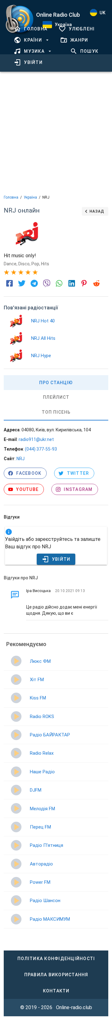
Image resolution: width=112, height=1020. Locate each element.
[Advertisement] (56, 132)
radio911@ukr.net (36, 439)
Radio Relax (42, 753)
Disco (24, 263)
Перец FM (40, 827)
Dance (10, 263)
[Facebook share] (9, 283)
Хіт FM (37, 679)
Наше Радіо (42, 772)
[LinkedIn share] (71, 283)
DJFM (35, 790)
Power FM (40, 882)
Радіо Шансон (45, 900)
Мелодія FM (42, 808)
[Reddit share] (96, 283)
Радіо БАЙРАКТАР (50, 735)
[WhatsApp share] (59, 283)
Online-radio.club (74, 1007)
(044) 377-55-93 (41, 449)
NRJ (20, 458)
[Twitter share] (21, 283)
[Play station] (16, 321)
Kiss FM (38, 698)
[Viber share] (46, 283)
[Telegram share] (34, 283)
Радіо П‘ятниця (46, 845)
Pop (35, 263)
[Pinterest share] (84, 283)
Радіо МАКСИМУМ (50, 919)
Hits (45, 263)
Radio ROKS (42, 716)
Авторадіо (41, 864)
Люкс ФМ (40, 661)
